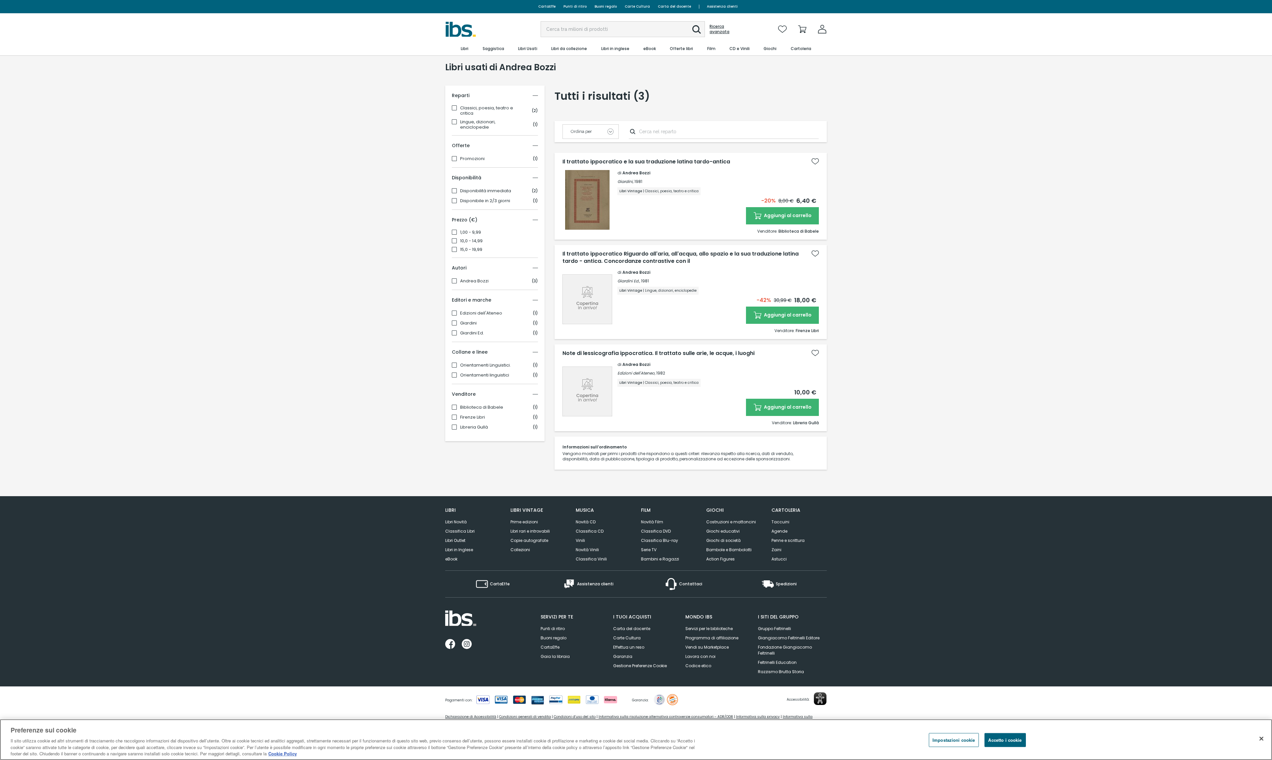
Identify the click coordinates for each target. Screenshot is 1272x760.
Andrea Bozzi (474, 281)
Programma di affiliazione (711, 638)
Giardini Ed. (472, 333)
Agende (779, 531)
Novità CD (586, 522)
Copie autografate (529, 540)
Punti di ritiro (575, 6)
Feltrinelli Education (777, 662)
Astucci (779, 559)
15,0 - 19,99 (471, 249)
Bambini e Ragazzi (660, 559)
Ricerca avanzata (719, 29)
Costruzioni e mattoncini (731, 522)
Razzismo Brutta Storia (781, 671)
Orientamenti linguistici (484, 375)
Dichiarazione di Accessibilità (470, 716)
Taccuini (780, 522)
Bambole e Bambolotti (729, 550)
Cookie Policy (282, 753)
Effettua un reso (628, 647)
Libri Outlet (455, 540)
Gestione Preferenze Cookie (640, 666)
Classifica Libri (460, 531)
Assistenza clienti (722, 6)
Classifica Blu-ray (659, 540)
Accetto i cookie (1005, 740)
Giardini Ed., (628, 281)
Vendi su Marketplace (707, 647)
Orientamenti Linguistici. (485, 365)
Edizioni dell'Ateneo (481, 313)
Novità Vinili (587, 550)
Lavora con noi (700, 656)
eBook (451, 559)
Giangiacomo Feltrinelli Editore (789, 638)
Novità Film (652, 522)
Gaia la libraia (555, 656)
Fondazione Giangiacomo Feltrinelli (785, 650)
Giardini (468, 323)
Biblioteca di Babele (481, 407)
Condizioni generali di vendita (525, 716)
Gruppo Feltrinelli (774, 628)
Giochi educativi (723, 531)
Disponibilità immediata (485, 191)
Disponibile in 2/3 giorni (485, 201)
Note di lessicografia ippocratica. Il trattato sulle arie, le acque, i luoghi (658, 353)
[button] (696, 29)
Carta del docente (674, 6)
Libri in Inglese (459, 550)
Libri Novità (456, 522)
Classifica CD (590, 531)
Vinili (580, 540)
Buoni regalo (606, 6)
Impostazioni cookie (953, 740)
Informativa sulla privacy (758, 716)
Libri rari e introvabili (530, 531)
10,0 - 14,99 (471, 241)
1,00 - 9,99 (470, 232)
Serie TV (649, 550)
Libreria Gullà (474, 427)
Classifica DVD (656, 531)
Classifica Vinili (591, 559)
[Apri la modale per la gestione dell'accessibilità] (820, 698)
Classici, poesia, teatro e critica (486, 110)
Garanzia (622, 656)
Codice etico (698, 666)
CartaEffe (547, 6)
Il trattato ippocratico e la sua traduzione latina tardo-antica (646, 161)
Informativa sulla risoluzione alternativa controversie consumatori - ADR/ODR (666, 716)
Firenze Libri (472, 417)
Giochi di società (723, 540)
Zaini (776, 550)
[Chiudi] (1261, 738)
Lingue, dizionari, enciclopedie (478, 124)
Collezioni (520, 550)
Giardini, (625, 181)
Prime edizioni (524, 522)
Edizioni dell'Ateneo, (636, 373)
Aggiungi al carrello (787, 215)
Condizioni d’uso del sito (575, 716)
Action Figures (720, 559)
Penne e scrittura (788, 540)
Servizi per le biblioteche (709, 628)
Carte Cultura (637, 6)
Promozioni (472, 158)
